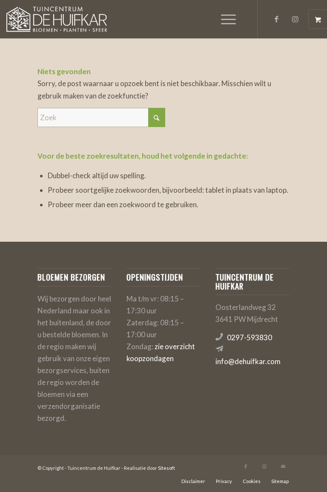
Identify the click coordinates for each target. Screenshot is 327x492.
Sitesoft (166, 468)
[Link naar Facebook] (276, 19)
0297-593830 (249, 337)
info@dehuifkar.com (248, 361)
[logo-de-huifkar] (56, 19)
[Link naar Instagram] (295, 19)
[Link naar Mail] (283, 466)
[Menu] (224, 19)
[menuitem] (229, 19)
